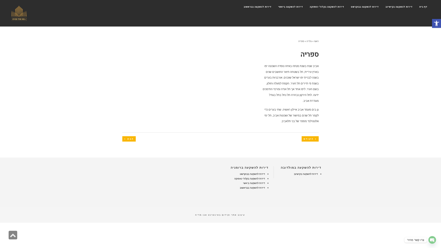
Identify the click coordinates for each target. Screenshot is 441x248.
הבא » (129, 139)
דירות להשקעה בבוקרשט (252, 173)
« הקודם (310, 139)
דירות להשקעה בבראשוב (252, 187)
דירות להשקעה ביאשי (254, 183)
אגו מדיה (201, 214)
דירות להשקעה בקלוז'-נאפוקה (249, 178)
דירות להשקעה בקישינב (306, 173)
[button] (436, 23)
